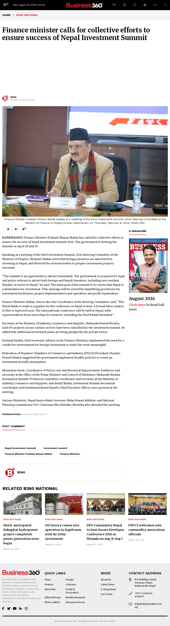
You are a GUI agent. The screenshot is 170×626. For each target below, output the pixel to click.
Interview (50, 589)
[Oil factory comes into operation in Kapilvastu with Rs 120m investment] (64, 504)
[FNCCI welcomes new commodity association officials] (147, 504)
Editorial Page (52, 597)
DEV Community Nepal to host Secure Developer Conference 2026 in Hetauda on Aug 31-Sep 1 (105, 532)
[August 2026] (148, 265)
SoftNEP (111, 621)
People (70, 579)
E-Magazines (108, 589)
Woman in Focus (75, 602)
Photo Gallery (52, 602)
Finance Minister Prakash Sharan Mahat (28, 454)
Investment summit (55, 448)
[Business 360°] (85, 5)
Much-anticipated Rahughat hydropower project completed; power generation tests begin (21, 534)
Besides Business (75, 597)
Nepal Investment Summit (20, 448)
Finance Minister (70, 454)
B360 (13, 97)
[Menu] (5, 4)
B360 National (12, 519)
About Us (106, 579)
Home (6, 15)
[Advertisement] (85, 70)
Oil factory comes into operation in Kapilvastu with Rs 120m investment (63, 532)
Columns (71, 584)
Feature (48, 584)
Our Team (106, 594)
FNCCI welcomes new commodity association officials (146, 529)
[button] (114, 5)
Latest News (108, 584)
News (47, 579)
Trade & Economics (72, 591)
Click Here (137, 305)
